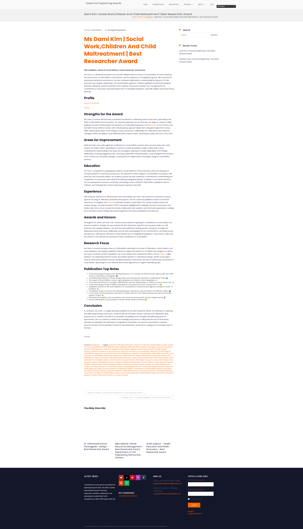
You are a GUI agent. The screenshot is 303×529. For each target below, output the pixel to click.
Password (196, 489)
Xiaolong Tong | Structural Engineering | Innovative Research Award (199, 60)
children (154, 125)
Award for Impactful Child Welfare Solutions (120, 349)
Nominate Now (158, 4)
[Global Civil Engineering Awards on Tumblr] (143, 477)
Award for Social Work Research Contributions (112, 353)
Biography (148, 17)
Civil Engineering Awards (116, 30)
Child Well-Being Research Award (134, 362)
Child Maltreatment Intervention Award (153, 358)
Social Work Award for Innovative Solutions (155, 370)
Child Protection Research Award (122, 360)
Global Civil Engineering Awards (103, 3)
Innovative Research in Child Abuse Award (107, 366)
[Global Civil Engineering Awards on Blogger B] (121, 483)
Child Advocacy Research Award (153, 355)
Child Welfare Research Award (108, 362)
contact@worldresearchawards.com (167, 494)
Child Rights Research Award (146, 360)
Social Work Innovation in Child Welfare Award (101, 373)
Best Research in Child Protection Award (125, 355)
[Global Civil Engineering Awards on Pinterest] (132, 477)
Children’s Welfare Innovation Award (130, 364)
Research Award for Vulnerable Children (118, 368)
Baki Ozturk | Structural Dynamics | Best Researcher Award (158, 446)
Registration (174, 4)
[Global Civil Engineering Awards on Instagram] (138, 477)
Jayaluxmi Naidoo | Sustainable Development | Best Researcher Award (115, 393)
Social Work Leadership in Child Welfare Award (138, 373)
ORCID (86, 108)
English (222, 6)
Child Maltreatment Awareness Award (123, 358)
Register (191, 511)
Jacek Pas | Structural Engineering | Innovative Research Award (197, 52)
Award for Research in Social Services (105, 351)
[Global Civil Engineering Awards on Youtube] (121, 477)
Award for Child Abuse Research (121, 345)
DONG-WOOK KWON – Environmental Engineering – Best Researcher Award (95, 447)
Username (196, 480)
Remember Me (196, 499)
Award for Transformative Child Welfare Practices (150, 353)
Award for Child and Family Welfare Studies (150, 345)
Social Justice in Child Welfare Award (147, 368)
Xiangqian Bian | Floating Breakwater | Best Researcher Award (146, 397)
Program (187, 4)
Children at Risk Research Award (159, 362)
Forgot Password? (195, 513)
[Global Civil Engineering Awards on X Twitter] (126, 477)
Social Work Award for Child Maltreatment (122, 370)
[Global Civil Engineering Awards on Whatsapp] (126, 483)
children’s (162, 254)
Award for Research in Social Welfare (135, 351)
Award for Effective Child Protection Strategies (138, 347)
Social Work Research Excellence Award (113, 375)
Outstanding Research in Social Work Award (140, 366)
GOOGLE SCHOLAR (91, 103)
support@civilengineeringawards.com (167, 483)
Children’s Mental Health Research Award (99, 364)
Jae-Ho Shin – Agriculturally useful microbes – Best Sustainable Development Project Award (128, 449)
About (200, 4)
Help (212, 4)
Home (145, 4)
